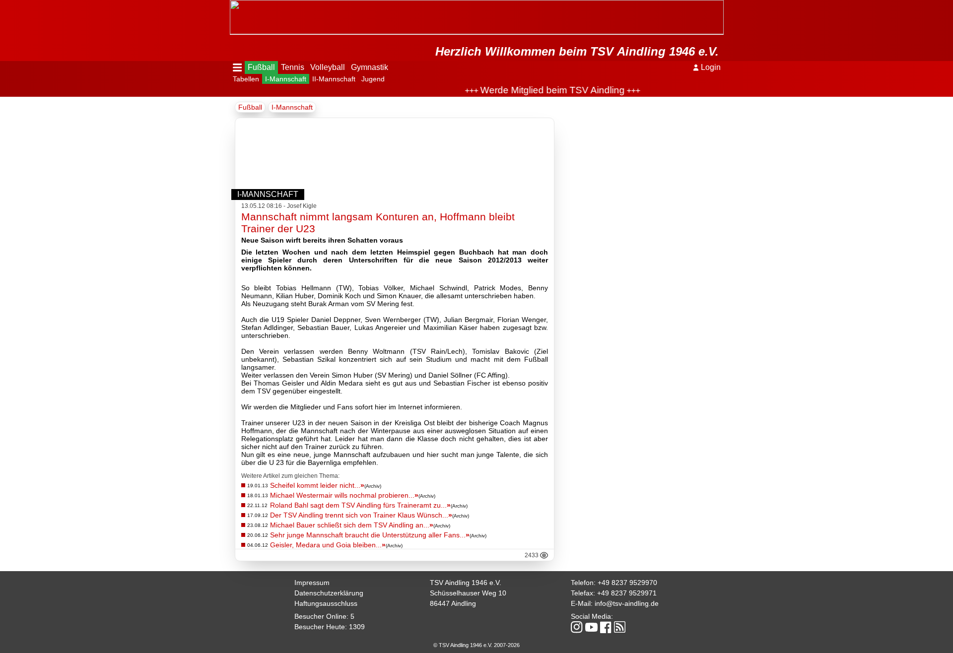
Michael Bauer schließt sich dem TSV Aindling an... (351, 525)
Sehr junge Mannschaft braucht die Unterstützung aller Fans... (370, 535)
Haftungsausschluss (325, 603)
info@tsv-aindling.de (627, 603)
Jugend (373, 79)
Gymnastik (369, 67)
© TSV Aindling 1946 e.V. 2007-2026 (476, 645)
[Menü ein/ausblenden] (237, 67)
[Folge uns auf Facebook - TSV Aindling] (606, 628)
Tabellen (246, 79)
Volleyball (327, 67)
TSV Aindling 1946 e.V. (465, 583)
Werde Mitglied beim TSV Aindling (541, 90)
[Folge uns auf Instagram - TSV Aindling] (577, 628)
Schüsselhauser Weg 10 (468, 593)
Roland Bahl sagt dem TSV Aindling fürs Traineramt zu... (360, 505)
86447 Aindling (453, 603)
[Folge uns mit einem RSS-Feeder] (619, 627)
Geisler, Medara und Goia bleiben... (328, 545)
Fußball (261, 67)
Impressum (312, 583)
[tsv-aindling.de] (232, 5)
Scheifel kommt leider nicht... (317, 485)
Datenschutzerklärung (328, 593)
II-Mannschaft (333, 79)
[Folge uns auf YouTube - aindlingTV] (591, 628)
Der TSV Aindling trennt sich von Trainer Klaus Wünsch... (361, 515)
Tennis (292, 67)
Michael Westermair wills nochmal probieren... (344, 495)
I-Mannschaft (285, 79)
